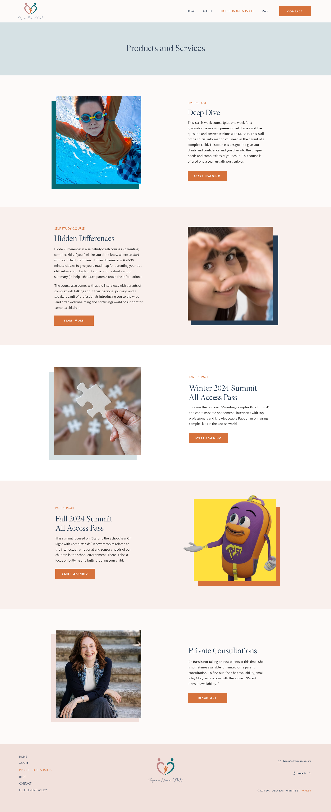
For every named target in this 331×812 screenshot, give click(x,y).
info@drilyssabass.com (204, 678)
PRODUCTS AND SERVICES (35, 770)
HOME (23, 757)
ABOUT (23, 763)
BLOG (22, 777)
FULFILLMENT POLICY (33, 790)
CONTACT (25, 783)
